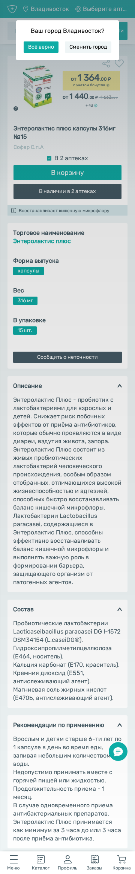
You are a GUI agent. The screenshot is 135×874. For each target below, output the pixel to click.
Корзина (121, 868)
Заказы (94, 868)
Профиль (67, 868)
